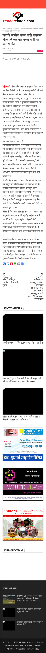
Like (41, 50)
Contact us (20, 649)
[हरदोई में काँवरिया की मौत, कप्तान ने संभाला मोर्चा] (9, 625)
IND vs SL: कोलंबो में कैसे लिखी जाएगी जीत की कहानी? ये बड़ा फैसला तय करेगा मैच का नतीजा (29, 598)
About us (10, 649)
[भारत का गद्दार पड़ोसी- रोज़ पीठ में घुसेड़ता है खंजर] (9, 612)
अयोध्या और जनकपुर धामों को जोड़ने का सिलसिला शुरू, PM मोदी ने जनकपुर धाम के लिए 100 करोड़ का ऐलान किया (35, 288)
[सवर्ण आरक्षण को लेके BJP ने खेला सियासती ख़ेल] (23, 327)
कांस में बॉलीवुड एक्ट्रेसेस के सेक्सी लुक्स (10, 281)
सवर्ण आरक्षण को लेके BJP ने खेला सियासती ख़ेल (23, 342)
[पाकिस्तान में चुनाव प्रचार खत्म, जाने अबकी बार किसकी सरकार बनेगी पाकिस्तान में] (23, 401)
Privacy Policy (33, 649)
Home (5, 28)
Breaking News (13, 28)
